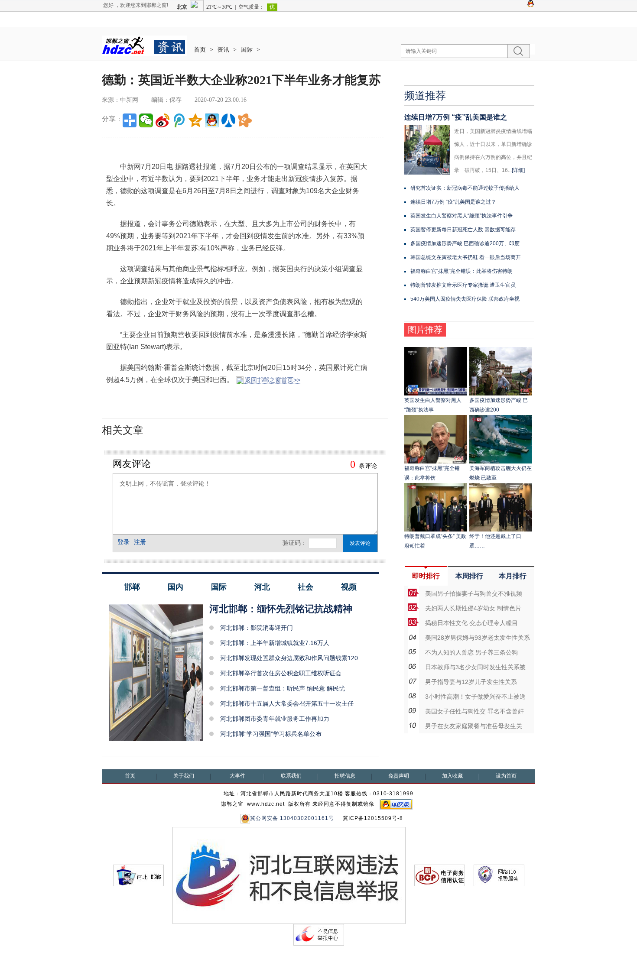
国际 (246, 49)
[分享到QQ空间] (195, 120)
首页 (200, 49)
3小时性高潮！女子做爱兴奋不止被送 (475, 696)
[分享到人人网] (228, 120)
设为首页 (506, 776)
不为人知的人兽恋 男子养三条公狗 (471, 652)
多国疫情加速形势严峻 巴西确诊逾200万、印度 (465, 243)
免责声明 (398, 776)
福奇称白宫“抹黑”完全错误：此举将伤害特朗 (461, 271)
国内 (175, 587)
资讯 (223, 49)
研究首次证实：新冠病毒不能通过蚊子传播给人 (465, 188)
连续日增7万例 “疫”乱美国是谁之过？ (453, 202)
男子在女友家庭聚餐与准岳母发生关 (473, 726)
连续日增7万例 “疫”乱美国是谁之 (455, 117)
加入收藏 (452, 776)
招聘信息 (345, 776)
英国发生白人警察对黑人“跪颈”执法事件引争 (461, 216)
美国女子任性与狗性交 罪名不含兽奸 (474, 711)
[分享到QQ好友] (212, 120)
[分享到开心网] (245, 120)
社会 (305, 587)
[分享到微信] (146, 120)
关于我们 (183, 776)
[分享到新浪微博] (162, 120)
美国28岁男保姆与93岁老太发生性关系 (477, 637)
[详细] (518, 170)
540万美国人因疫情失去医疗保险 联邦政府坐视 (465, 299)
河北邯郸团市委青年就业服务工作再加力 (274, 718)
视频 (349, 587)
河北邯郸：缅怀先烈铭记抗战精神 (280, 608)
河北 (262, 587)
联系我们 (291, 776)
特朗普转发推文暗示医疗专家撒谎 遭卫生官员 (463, 285)
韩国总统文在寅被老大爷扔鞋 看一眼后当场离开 (465, 257)
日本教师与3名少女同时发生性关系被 (475, 667)
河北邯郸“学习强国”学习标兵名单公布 (271, 733)
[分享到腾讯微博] (179, 120)
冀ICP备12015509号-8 (373, 818)
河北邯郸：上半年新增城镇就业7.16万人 (274, 642)
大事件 (237, 776)
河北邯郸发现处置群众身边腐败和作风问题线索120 (289, 658)
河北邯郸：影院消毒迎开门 (256, 627)
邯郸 (132, 587)
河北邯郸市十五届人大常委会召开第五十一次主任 (287, 703)
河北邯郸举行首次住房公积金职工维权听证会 (280, 673)
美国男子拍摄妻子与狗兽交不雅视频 (473, 593)
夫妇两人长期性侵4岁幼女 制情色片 (473, 608)
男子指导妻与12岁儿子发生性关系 (471, 681)
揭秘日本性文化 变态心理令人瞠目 (471, 622)
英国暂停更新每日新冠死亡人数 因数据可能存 (463, 230)
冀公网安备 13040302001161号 (292, 818)
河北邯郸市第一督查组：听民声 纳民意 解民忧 (282, 688)
